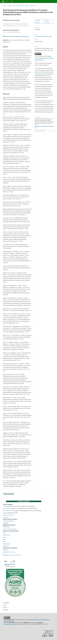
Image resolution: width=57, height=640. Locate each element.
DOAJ (4, 539)
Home (4, 5)
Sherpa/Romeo (6, 544)
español (5, 607)
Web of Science (7, 508)
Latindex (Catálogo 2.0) (8, 521)
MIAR (4, 541)
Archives (9, 5)
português (5, 609)
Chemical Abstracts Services (10, 529)
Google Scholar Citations (9, 552)
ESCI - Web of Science (8, 510)
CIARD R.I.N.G (6, 535)
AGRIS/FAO (5, 546)
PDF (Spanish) (48, 21)
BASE (4, 532)
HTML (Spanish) (38, 21)
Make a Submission (8, 493)
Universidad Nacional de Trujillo (12, 624)
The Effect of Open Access (47, 112)
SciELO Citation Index (8, 515)
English (5, 605)
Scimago (5, 513)
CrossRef (5, 549)
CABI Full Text (6, 527)
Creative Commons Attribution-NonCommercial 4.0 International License (44, 58)
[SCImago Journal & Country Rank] (11, 555)
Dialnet (5, 537)
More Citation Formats (41, 130)
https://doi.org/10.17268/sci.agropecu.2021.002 (17, 36)
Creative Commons (40, 74)
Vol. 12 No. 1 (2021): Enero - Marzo (20, 5)
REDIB (4, 523)
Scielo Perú (5, 517)
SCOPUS (5, 506)
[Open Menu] (2, 1)
